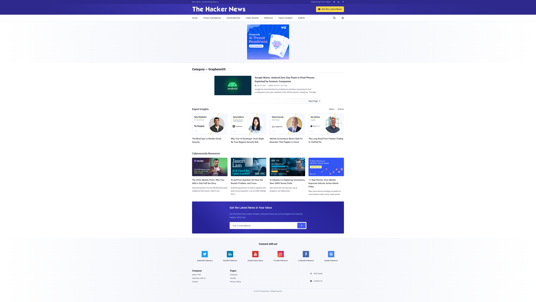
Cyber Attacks (252, 18)
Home (195, 18)
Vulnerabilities (233, 18)
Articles (341, 109)
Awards (301, 18)
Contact (195, 282)
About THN (196, 275)
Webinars (268, 18)
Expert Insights (286, 18)
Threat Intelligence (212, 18)
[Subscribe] (301, 225)
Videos (331, 109)
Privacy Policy (235, 282)
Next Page (314, 101)
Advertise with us (199, 278)
